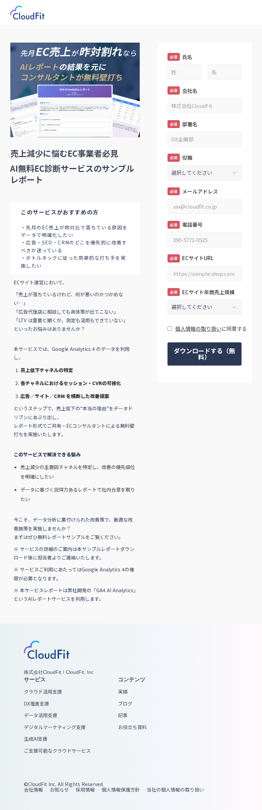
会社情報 (33, 789)
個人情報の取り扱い (198, 328)
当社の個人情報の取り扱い (175, 789)
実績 (123, 691)
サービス (35, 679)
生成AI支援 (35, 739)
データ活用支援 (40, 715)
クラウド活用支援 (43, 691)
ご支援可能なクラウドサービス (57, 751)
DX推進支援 (36, 703)
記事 (123, 715)
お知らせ (59, 789)
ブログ (125, 703)
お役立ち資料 (132, 727)
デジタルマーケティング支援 (55, 727)
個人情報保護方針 (121, 789)
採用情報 (85, 789)
